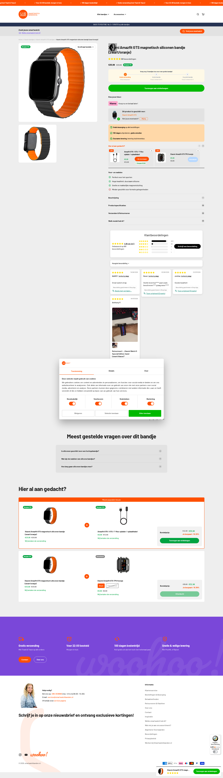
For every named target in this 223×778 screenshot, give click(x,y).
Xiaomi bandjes (29, 39)
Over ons (40, 659)
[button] (114, 59)
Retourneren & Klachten (155, 703)
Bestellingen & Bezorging (155, 695)
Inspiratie (149, 716)
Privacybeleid (150, 738)
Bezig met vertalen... (123, 291)
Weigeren (78, 413)
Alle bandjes (102, 14)
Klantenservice (151, 690)
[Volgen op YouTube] (26, 754)
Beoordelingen (151, 734)
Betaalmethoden (152, 699)
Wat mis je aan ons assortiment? (158, 725)
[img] (117, 272)
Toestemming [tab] (76, 371)
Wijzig (144, 119)
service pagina (60, 700)
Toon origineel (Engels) (155, 293)
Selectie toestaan (111, 413)
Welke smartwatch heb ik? (31, 33)
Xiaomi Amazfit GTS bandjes (45, 39)
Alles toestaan (145, 413)
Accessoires (119, 14)
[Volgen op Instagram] (20, 754)
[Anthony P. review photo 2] (115, 345)
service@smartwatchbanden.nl (60, 697)
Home (20, 39)
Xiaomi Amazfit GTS (129, 115)
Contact (24, 659)
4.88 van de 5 (129, 244)
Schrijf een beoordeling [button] (187, 246)
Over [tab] (146, 371)
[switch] (98, 403)
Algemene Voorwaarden (155, 730)
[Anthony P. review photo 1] (125, 325)
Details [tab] (111, 371)
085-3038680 (57, 694)
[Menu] (219, 735)
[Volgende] (203, 145)
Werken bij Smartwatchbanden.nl (158, 743)
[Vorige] (199, 145)
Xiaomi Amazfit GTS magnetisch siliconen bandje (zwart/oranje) (77, 39)
